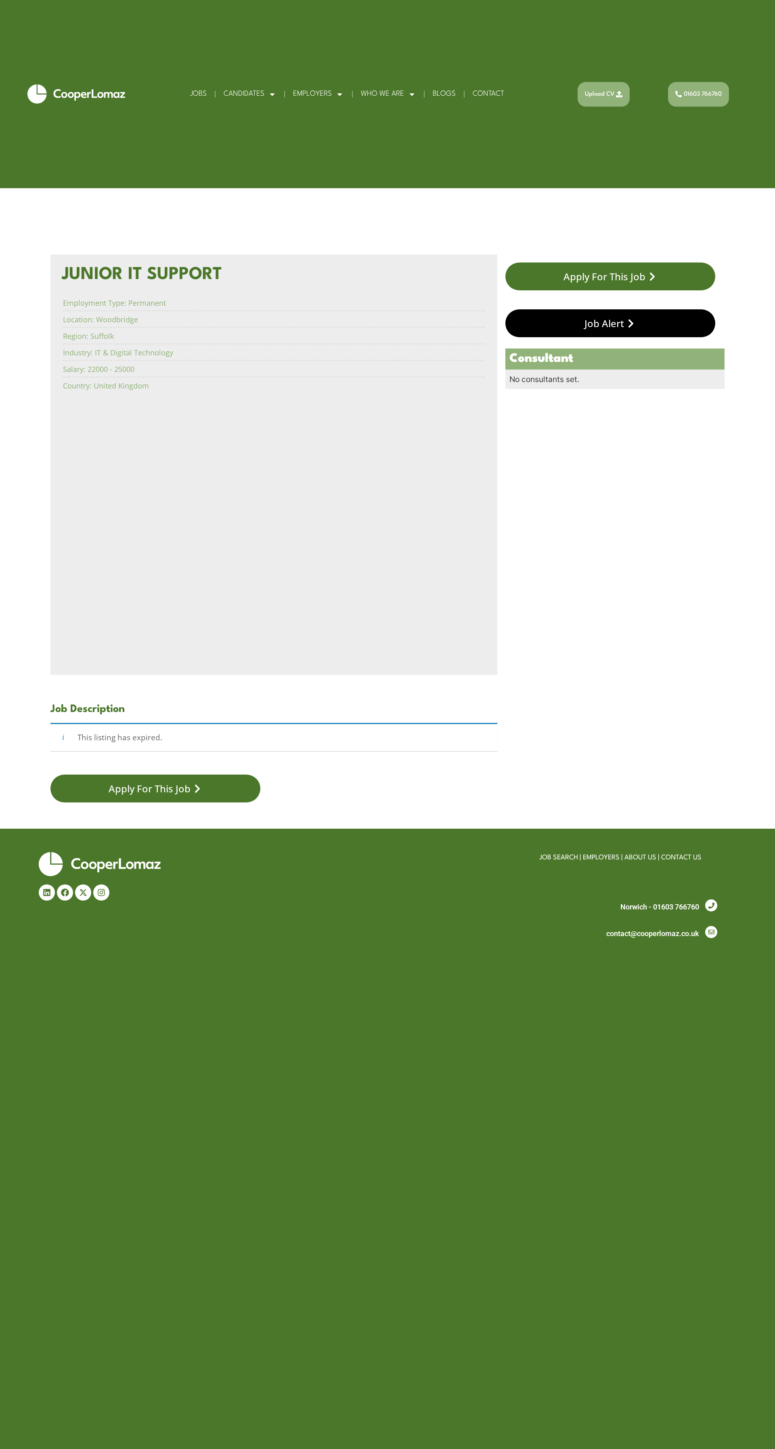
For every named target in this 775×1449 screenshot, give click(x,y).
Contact (488, 93)
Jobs (198, 93)
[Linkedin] (47, 892)
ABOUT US (640, 857)
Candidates (244, 93)
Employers (312, 93)
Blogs (444, 93)
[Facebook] (65, 892)
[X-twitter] (83, 892)
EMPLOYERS (601, 857)
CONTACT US (681, 857)
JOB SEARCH (558, 857)
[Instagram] (101, 892)
